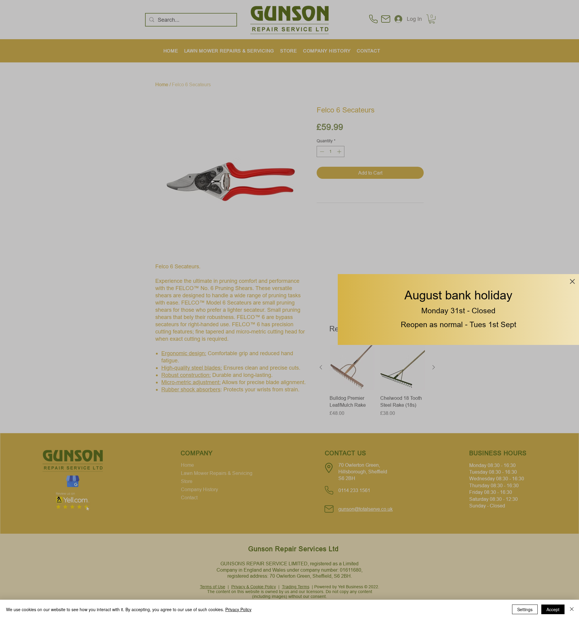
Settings (525, 609)
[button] (572, 281)
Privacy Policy (238, 609)
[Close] (571, 609)
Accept (552, 609)
